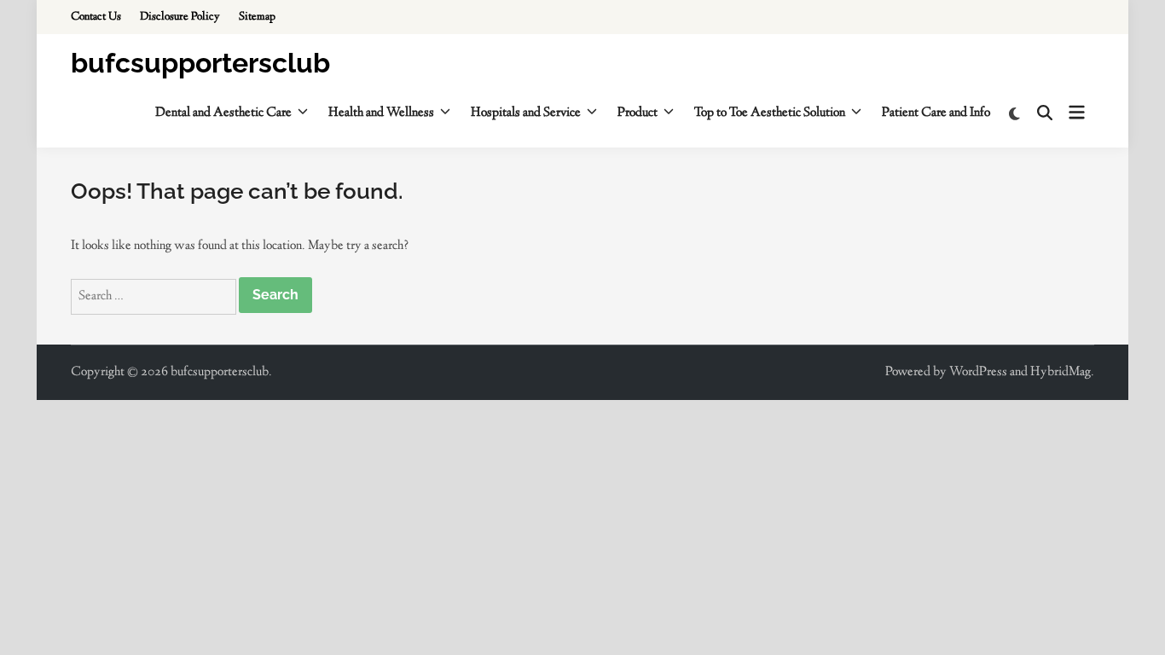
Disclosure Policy (180, 17)
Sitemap (257, 17)
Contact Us (96, 17)
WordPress (978, 372)
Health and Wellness (381, 113)
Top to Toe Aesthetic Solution (769, 113)
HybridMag (1060, 372)
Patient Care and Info (936, 113)
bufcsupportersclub (200, 62)
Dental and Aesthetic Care (223, 113)
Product (637, 113)
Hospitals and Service (526, 113)
